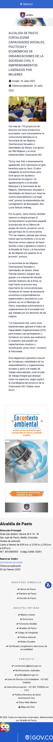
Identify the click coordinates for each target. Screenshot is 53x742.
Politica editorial (28, 637)
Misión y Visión (28, 615)
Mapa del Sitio (28, 707)
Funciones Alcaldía (28, 624)
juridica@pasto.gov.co (27, 675)
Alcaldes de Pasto (28, 628)
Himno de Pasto (28, 589)
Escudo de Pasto (28, 598)
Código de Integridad (28, 632)
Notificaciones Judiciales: (27, 670)
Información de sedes (11, 562)
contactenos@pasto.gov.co (27, 666)
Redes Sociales (27, 641)
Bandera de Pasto (28, 593)
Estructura (28, 619)
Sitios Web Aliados (28, 702)
